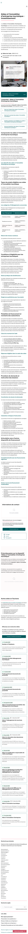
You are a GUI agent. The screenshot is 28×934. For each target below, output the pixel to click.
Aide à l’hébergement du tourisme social (12, 720)
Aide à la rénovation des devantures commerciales (12, 737)
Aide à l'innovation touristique (11, 803)
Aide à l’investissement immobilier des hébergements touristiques (13, 705)
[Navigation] (1, 2)
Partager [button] (8, 534)
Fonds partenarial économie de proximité (11, 674)
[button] (26, 6)
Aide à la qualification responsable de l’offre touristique (13, 753)
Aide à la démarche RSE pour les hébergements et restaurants (11, 788)
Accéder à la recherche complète (21, 909)
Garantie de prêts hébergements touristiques (11, 659)
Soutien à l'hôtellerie (8, 644)
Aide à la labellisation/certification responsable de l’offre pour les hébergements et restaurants (12, 771)
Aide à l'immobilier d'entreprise (11, 817)
